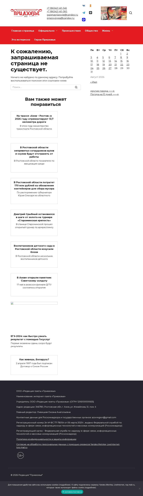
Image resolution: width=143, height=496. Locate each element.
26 (104, 68)
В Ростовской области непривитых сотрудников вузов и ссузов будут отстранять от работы (34, 152)
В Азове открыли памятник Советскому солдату (34, 279)
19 (104, 64)
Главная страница (22, 30)
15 (121, 61)
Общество (91, 30)
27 (110, 68)
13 (110, 61)
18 (98, 64)
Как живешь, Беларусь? (34, 359)
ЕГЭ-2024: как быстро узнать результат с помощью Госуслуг (30, 338)
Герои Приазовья (44, 39)
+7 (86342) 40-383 (57, 11)
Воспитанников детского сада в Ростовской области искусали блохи (34, 249)
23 (128, 64)
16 (128, 61)
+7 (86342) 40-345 (57, 8)
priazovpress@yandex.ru (60, 18)
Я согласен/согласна (72, 492)
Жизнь (106, 30)
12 (104, 61)
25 (98, 68)
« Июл (93, 82)
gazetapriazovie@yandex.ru (62, 15)
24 (91, 68)
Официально (46, 30)
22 (121, 64)
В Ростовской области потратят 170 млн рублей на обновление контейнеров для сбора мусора (34, 185)
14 (116, 61)
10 (91, 61)
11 (97, 61)
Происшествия (71, 30)
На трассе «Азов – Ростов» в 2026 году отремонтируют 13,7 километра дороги (34, 118)
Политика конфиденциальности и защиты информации (46, 439)
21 (116, 64)
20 (110, 64)
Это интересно (20, 39)
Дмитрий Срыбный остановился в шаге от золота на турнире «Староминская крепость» (34, 217)
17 (91, 64)
